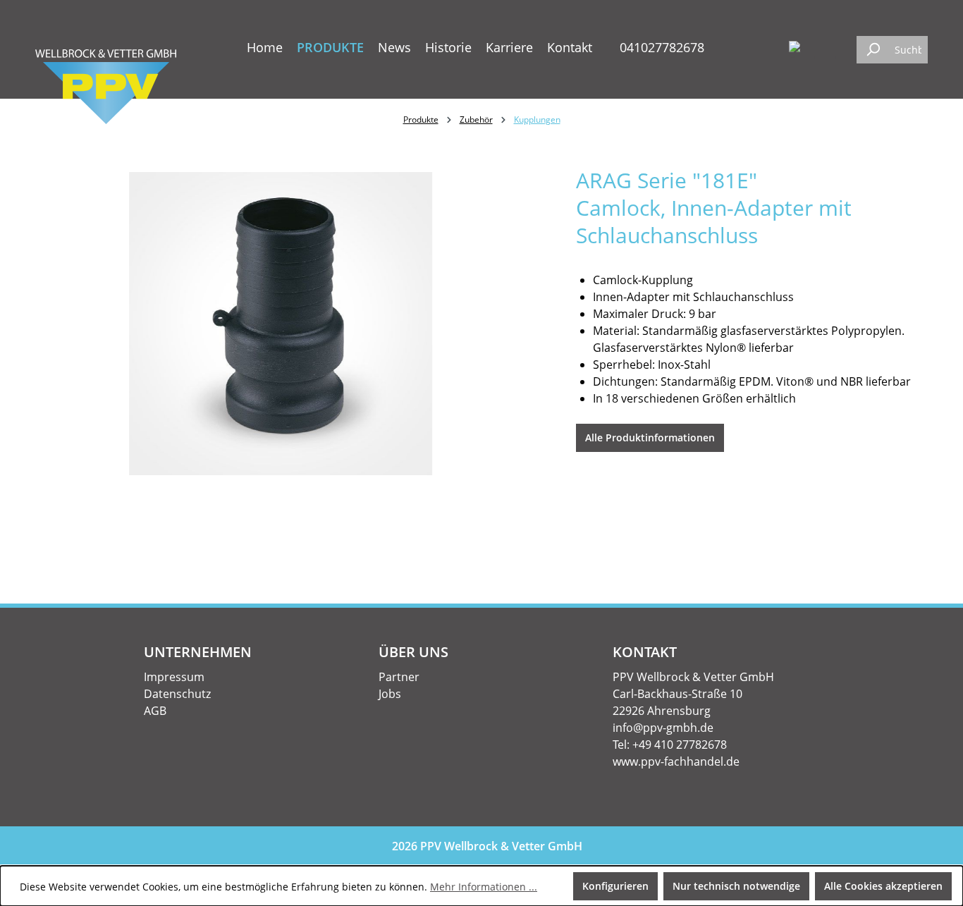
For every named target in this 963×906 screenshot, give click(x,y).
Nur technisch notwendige (736, 886)
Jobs (390, 694)
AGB (155, 710)
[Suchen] (873, 49)
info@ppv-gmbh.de (663, 727)
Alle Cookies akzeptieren (883, 886)
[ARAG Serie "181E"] (280, 323)
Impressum (174, 677)
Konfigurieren (615, 886)
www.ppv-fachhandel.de (676, 761)
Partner (399, 677)
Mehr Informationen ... (483, 886)
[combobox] (908, 49)
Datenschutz (177, 694)
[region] (281, 323)
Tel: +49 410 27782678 (670, 744)
